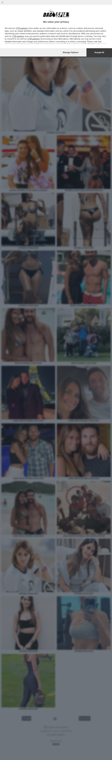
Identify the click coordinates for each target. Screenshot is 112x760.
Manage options (71, 52)
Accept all (99, 52)
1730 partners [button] (22, 28)
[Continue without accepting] (2, 2)
